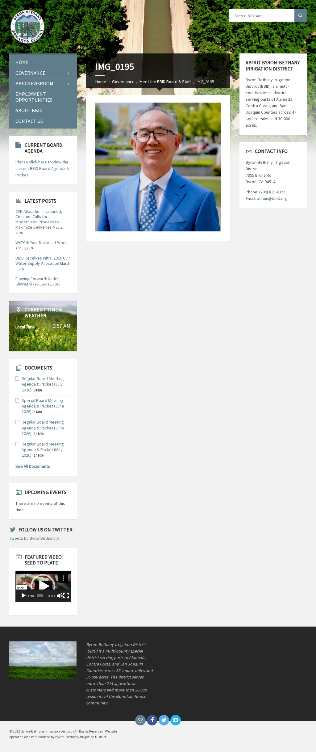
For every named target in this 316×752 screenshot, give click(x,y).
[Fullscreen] (66, 596)
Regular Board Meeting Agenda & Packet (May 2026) (43, 449)
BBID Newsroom (34, 83)
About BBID (29, 110)
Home (100, 81)
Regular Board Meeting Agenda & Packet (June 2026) (43, 427)
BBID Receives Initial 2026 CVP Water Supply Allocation (42, 260)
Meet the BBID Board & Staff (165, 81)
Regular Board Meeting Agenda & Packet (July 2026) (43, 384)
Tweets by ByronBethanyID (34, 538)
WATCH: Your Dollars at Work (41, 242)
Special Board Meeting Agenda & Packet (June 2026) (43, 406)
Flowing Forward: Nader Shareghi (37, 281)
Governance (123, 81)
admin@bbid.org (272, 198)
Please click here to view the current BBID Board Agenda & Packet (42, 168)
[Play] (23, 596)
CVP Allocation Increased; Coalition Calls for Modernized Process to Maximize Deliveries (38, 219)
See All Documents (32, 466)
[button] (43, 586)
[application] (43, 586)
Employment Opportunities (33, 97)
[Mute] (60, 596)
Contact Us (29, 121)
